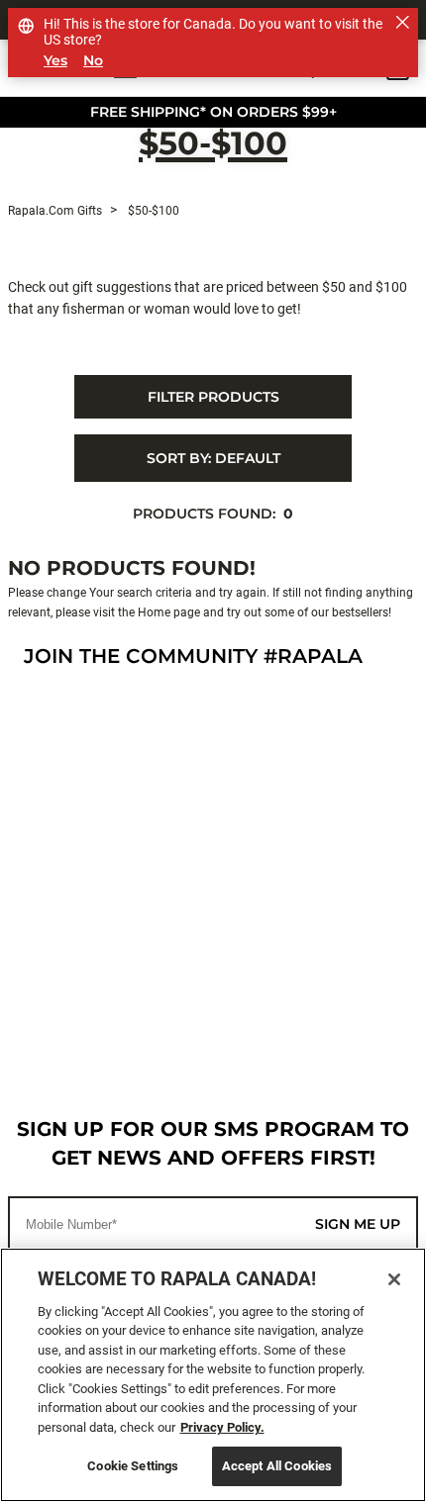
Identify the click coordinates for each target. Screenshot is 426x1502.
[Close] (394, 1279)
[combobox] (213, 458)
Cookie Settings (132, 1465)
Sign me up (357, 1224)
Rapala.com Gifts (55, 211)
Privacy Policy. (222, 1427)
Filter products (213, 397)
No (93, 60)
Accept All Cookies (277, 1465)
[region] (213, 1375)
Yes (55, 60)
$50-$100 (213, 145)
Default (213, 458)
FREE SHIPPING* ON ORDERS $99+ (213, 112)
